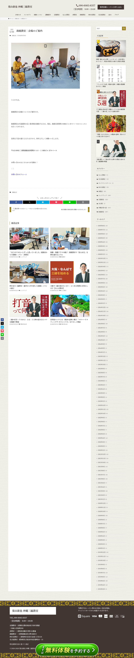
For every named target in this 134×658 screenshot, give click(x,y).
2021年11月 (103, 458)
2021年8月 (102, 470)
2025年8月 (103, 274)
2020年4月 (102, 536)
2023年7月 (102, 376)
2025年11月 (103, 262)
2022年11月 (103, 409)
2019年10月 (103, 560)
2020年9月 (103, 515)
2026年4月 (103, 242)
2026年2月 (103, 250)
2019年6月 (103, 577)
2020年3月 (102, 540)
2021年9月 (103, 466)
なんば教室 (103, 175)
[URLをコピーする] (83, 202)
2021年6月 (103, 479)
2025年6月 (103, 283)
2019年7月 (103, 572)
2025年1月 (102, 303)
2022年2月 (102, 446)
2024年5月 (103, 336)
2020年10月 (103, 511)
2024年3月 (102, 344)
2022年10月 (103, 413)
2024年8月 (103, 323)
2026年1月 (103, 254)
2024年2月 (102, 348)
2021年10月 (103, 462)
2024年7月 (102, 328)
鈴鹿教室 (103, 211)
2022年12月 (103, 405)
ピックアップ (104, 195)
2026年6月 (103, 234)
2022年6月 (102, 429)
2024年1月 (102, 352)
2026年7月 (103, 229)
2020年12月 (103, 503)
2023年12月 (103, 356)
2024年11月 (103, 311)
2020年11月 (103, 507)
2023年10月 (103, 364)
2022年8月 (102, 421)
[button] (16, 202)
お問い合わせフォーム (19, 174)
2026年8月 (103, 225)
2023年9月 (102, 368)
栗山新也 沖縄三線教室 (20, 6)
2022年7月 (102, 425)
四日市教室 (103, 187)
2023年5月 (102, 385)
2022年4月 (103, 438)
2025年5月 (103, 287)
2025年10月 (103, 266)
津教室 (102, 191)
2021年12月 (103, 454)
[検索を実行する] (124, 28)
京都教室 (103, 199)
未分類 (101, 203)
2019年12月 (103, 552)
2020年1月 (102, 548)
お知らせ (14, 35)
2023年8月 (102, 372)
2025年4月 (103, 291)
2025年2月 (102, 299)
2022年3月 (102, 442)
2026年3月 (103, 246)
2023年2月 (102, 397)
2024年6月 (102, 332)
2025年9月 (103, 270)
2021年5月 (102, 483)
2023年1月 (102, 401)
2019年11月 (103, 556)
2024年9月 (102, 319)
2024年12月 (103, 307)
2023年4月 (102, 389)
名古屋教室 (103, 179)
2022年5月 (102, 434)
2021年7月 (103, 474)
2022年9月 (102, 417)
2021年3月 (103, 491)
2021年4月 (102, 487)
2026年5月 (103, 238)
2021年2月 (102, 495)
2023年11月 (103, 360)
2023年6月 (102, 381)
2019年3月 (102, 589)
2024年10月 (103, 315)
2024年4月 (103, 340)
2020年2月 (102, 544)
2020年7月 (102, 523)
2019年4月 (103, 585)
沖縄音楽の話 (104, 207)
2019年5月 (103, 581)
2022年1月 (103, 450)
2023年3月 (102, 393)
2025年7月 (103, 278)
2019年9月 (102, 564)
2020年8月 (102, 519)
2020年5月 (102, 532)
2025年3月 (102, 295)
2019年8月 (102, 568)
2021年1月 (102, 499)
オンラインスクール (106, 183)
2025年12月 (103, 258)
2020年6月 (102, 528)
